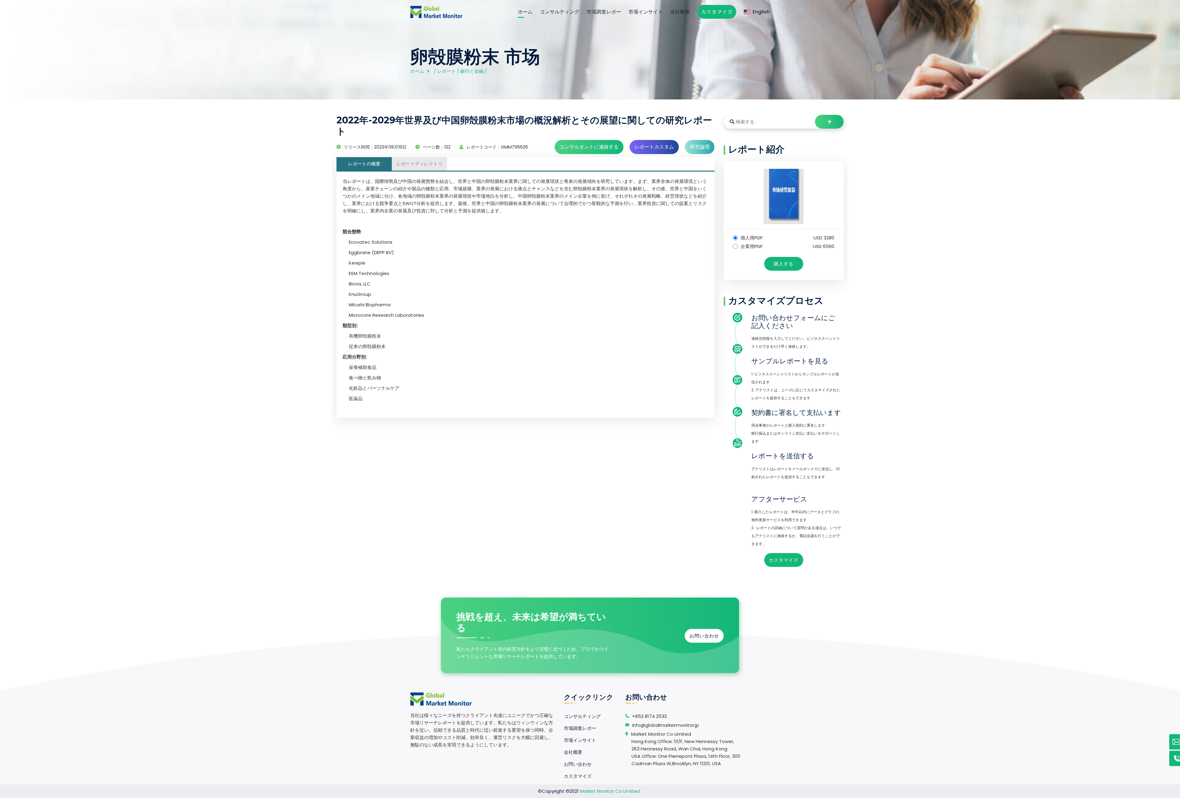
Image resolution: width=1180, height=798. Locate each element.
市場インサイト (645, 11)
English (761, 11)
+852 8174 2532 (649, 716)
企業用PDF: (786, 246)
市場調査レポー (604, 11)
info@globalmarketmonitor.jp (665, 725)
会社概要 (680, 11)
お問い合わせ (704, 636)
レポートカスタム (654, 146)
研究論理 (700, 146)
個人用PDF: (786, 237)
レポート (446, 71)
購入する (783, 264)
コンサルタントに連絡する (589, 146)
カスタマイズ (717, 11)
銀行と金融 (471, 71)
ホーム (525, 11)
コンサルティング (559, 11)
